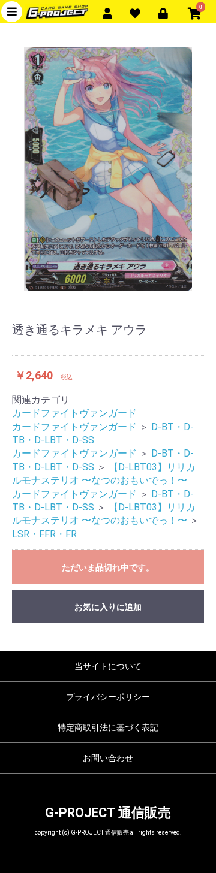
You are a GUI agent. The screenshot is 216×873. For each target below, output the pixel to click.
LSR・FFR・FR (44, 534)
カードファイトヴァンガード (74, 413)
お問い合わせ (108, 758)
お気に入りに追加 (108, 607)
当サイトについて (108, 666)
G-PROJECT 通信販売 (108, 812)
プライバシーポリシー (108, 697)
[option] (108, 169)
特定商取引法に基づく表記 (108, 727)
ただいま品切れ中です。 (108, 567)
